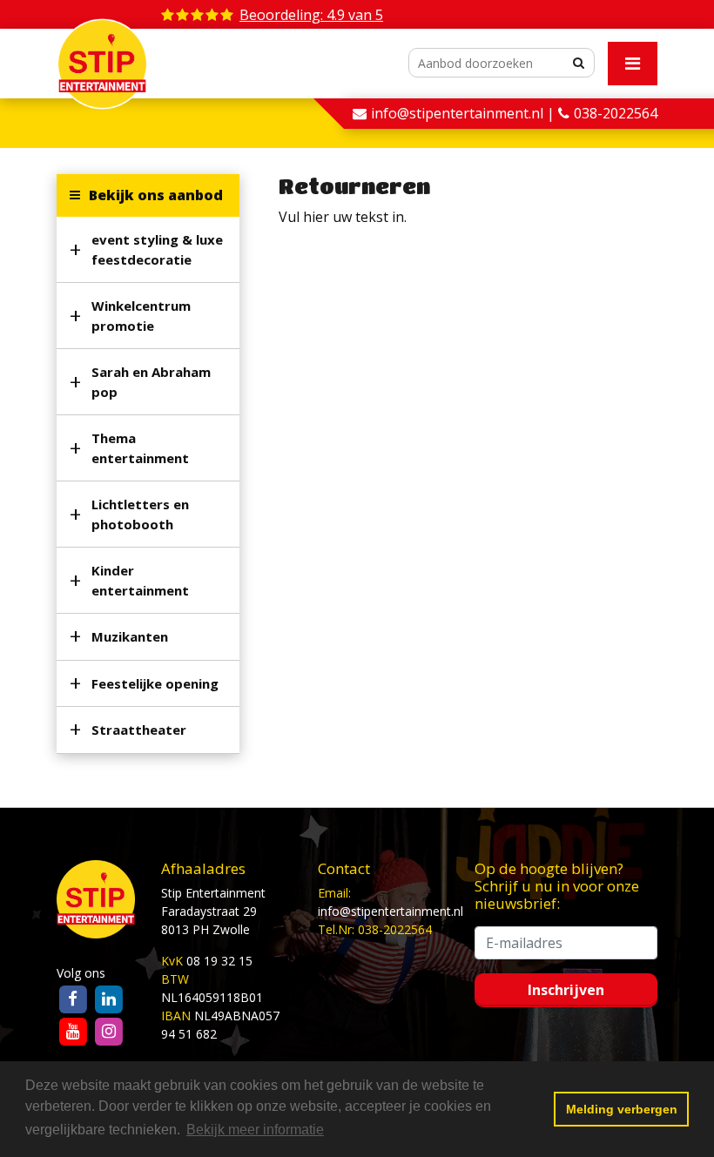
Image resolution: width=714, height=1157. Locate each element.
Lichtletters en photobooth (140, 514)
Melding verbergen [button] (621, 1109)
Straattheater (138, 729)
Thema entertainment (140, 448)
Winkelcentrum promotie (141, 315)
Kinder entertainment (140, 580)
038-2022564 (615, 113)
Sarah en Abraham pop (151, 381)
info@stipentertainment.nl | (464, 113)
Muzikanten (129, 636)
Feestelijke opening (155, 683)
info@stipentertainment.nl (390, 911)
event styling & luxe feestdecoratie (157, 249)
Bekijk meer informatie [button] (255, 1129)
